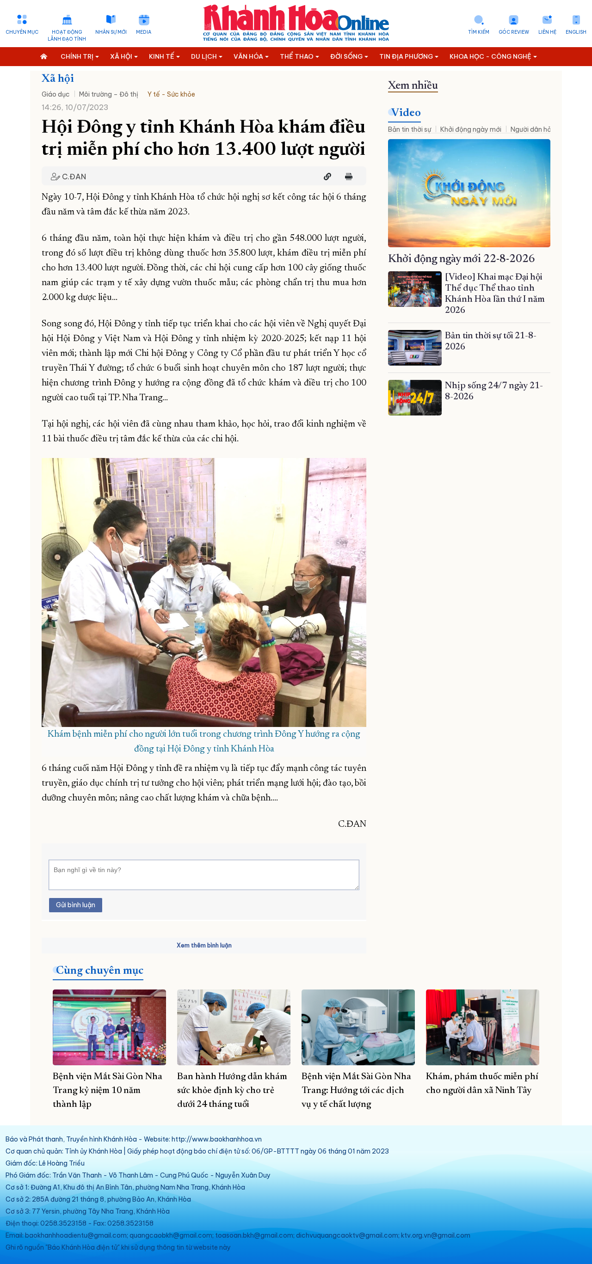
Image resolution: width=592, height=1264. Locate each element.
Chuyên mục (22, 32)
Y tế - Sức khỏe (171, 94)
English (576, 32)
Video (406, 113)
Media (143, 32)
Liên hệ (547, 32)
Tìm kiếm (478, 32)
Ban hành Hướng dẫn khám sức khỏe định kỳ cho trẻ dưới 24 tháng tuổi (232, 1090)
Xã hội (58, 79)
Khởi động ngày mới (470, 129)
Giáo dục (56, 94)
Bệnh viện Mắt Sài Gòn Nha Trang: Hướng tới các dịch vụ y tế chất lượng (356, 1090)
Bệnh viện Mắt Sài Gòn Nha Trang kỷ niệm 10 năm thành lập (107, 1090)
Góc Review (514, 32)
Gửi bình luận (75, 905)
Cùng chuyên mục (99, 971)
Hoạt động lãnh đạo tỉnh (67, 35)
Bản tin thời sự (409, 129)
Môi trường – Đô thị (108, 94)
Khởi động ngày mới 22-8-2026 (461, 259)
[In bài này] (346, 176)
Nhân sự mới (111, 32)
